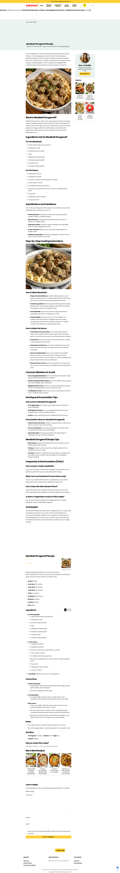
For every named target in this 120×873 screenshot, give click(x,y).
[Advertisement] (60, 33)
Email (28, 824)
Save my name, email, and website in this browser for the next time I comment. (49, 832)
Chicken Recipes (48, 5)
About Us (26, 861)
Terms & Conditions (29, 865)
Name (28, 817)
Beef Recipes (33, 22)
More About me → (85, 73)
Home (41, 5)
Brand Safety (74, 5)
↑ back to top (60, 850)
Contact (76, 861)
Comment (29, 795)
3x (70, 609)
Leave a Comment (64, 46)
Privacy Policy (27, 863)
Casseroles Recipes (58, 5)
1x (65, 609)
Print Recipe (66, 569)
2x (67, 609)
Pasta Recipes (66, 5)
